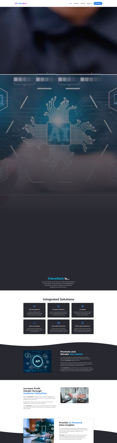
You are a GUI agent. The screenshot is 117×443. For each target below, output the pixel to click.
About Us (89, 3)
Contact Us (98, 3)
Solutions (76, 3)
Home (70, 3)
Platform (83, 3)
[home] (21, 3)
